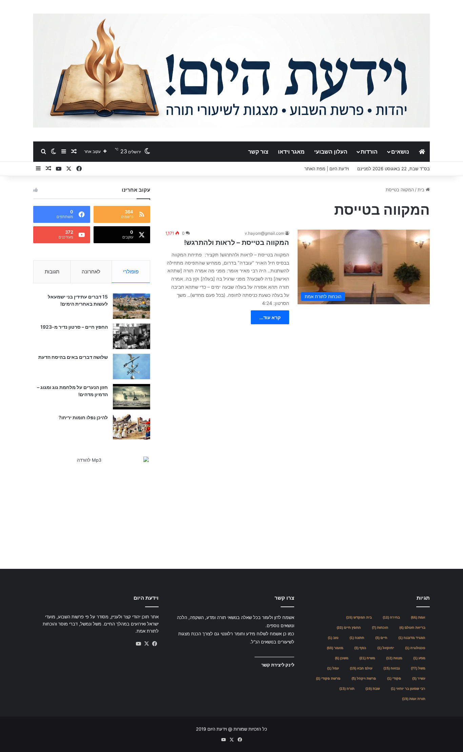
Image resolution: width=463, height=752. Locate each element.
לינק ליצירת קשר (277, 665)
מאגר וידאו (291, 151)
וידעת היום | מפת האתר (326, 168)
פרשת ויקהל (363, 678)
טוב (333, 637)
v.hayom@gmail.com (264, 233)
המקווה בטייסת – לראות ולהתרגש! (236, 242)
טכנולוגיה (415, 648)
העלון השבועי (330, 151)
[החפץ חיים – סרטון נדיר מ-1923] (131, 336)
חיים (381, 637)
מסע (419, 658)
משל (418, 668)
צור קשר (258, 151)
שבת (372, 688)
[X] (146, 644)
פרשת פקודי (328, 678)
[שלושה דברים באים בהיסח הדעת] (131, 366)
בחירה (391, 617)
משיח (367, 658)
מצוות (394, 658)
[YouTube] (138, 644)
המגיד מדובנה (411, 637)
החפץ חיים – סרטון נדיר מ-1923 (74, 327)
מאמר (335, 648)
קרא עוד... (270, 317)
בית (422, 189)
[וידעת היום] (231, 71)
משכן (341, 658)
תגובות (52, 271)
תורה (346, 688)
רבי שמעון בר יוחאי (408, 688)
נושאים (400, 151)
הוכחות (380, 627)
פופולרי (131, 271)
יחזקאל (385, 648)
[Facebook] (154, 644)
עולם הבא (361, 668)
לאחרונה (91, 271)
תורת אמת (413, 698)
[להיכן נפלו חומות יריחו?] (131, 427)
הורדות (369, 151)
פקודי (394, 678)
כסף (360, 648)
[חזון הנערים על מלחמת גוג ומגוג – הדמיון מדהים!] (131, 396)
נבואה (391, 668)
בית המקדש (358, 617)
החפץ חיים (349, 627)
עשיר (418, 678)
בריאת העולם (412, 627)
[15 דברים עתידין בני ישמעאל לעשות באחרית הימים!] (131, 306)
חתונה (356, 637)
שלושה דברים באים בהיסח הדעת (73, 357)
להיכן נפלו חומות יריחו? (83, 417)
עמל (333, 668)
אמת (418, 617)
